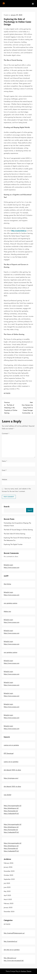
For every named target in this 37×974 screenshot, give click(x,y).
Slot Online (7, 584)
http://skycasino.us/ (10, 958)
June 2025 (7, 887)
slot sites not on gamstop (12, 950)
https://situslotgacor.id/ (11, 808)
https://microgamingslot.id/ (12, 806)
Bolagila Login (8, 565)
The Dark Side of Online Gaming (14, 534)
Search (6, 506)
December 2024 (9, 911)
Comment (5, 433)
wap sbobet (7, 795)
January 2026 (8, 867)
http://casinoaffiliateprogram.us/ (14, 933)
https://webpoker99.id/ (11, 813)
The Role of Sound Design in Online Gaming (18, 530)
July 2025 (7, 883)
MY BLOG (7, 393)
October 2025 (8, 875)
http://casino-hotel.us (18, 231)
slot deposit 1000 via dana (12, 770)
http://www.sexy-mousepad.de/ (14, 960)
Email (4, 470)
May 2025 (7, 891)
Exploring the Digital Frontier (13, 544)
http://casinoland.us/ (10, 941)
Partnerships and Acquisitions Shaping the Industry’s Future (17, 524)
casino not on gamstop (11, 762)
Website (4, 479)
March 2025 (8, 899)
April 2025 (7, 895)
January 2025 (8, 907)
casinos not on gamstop (11, 745)
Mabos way (7, 611)
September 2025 (9, 879)
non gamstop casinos (10, 603)
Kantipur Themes (26, 971)
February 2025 (8, 903)
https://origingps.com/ (11, 778)
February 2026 (8, 863)
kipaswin (7, 737)
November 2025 (9, 871)
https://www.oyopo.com (11, 567)
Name (4, 461)
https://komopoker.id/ (11, 811)
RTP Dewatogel (8, 753)
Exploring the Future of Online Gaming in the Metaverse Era (17, 539)
